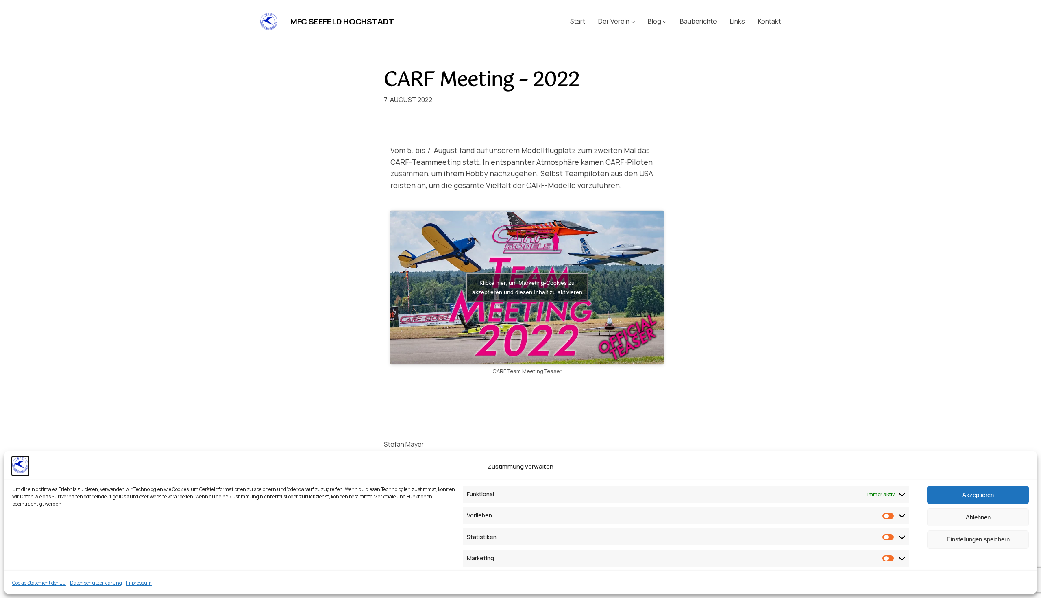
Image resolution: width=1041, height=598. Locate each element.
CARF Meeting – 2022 (481, 80)
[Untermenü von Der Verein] (633, 22)
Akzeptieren (978, 494)
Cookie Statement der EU (39, 582)
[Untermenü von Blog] (665, 22)
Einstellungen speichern (978, 539)
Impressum (139, 582)
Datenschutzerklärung (96, 582)
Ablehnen (978, 516)
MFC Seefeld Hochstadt (342, 21)
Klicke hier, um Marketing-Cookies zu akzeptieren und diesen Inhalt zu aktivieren (527, 287)
